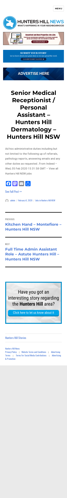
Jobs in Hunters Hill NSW (45, 200)
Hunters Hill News (12, 348)
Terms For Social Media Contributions (31, 355)
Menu (58, 8)
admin (12, 200)
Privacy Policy (11, 352)
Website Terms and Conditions (33, 352)
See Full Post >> (13, 191)
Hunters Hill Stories (15, 338)
